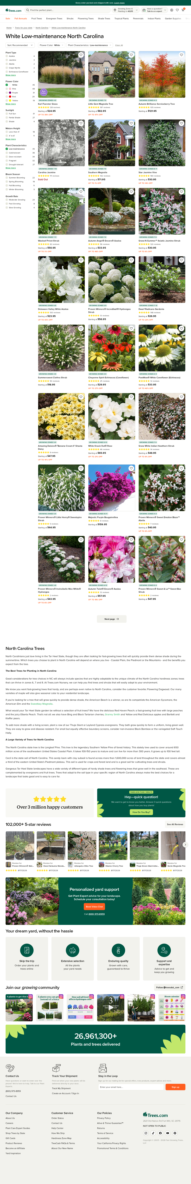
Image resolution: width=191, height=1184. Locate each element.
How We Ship (58, 1133)
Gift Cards (10, 1138)
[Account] (171, 10)
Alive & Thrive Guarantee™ (110, 1123)
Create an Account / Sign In (65, 1093)
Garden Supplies (173, 18)
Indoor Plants (154, 18)
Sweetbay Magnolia (42, 703)
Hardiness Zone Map (61, 1138)
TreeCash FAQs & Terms (63, 1143)
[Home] (13, 10)
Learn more (115, 3)
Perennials (138, 18)
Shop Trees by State (15, 1133)
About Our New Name (62, 1148)
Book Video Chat (94, 906)
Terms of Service (105, 1133)
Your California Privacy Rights (111, 1143)
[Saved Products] (177, 10)
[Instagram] (146, 1133)
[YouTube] (167, 1133)
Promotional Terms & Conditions (112, 1148)
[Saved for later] (81, 55)
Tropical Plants (122, 18)
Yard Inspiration (13, 1153)
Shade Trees (104, 18)
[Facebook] (160, 1133)
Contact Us (11, 1096)
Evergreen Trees (54, 18)
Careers (9, 1123)
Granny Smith (112, 714)
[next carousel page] (185, 844)
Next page (110, 619)
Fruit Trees (36, 18)
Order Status (57, 1118)
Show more (11, 75)
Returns (101, 1128)
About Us (10, 1118)
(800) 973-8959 (97, 914)
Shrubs (70, 18)
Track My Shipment (61, 1088)
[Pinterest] (175, 1133)
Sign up (175, 1087)
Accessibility (103, 1138)
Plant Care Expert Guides (18, 1128)
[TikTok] (153, 1133)
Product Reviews (14, 1143)
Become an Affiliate (15, 1148)
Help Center (57, 1128)
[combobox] (20, 45)
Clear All (119, 45)
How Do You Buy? (141, 812)
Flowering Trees (86, 18)
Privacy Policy (104, 1118)
